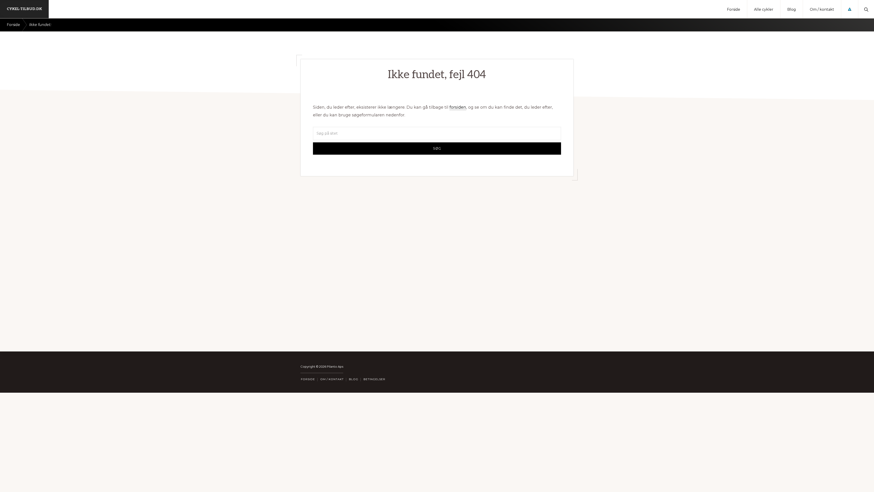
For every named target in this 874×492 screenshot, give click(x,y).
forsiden (458, 107)
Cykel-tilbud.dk (24, 9)
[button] (866, 9)
